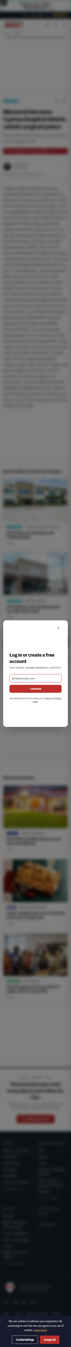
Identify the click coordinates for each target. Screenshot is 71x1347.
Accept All (49, 1339)
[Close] (58, 628)
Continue (35, 688)
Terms (48, 698)
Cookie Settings (25, 1339)
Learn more (40, 1330)
